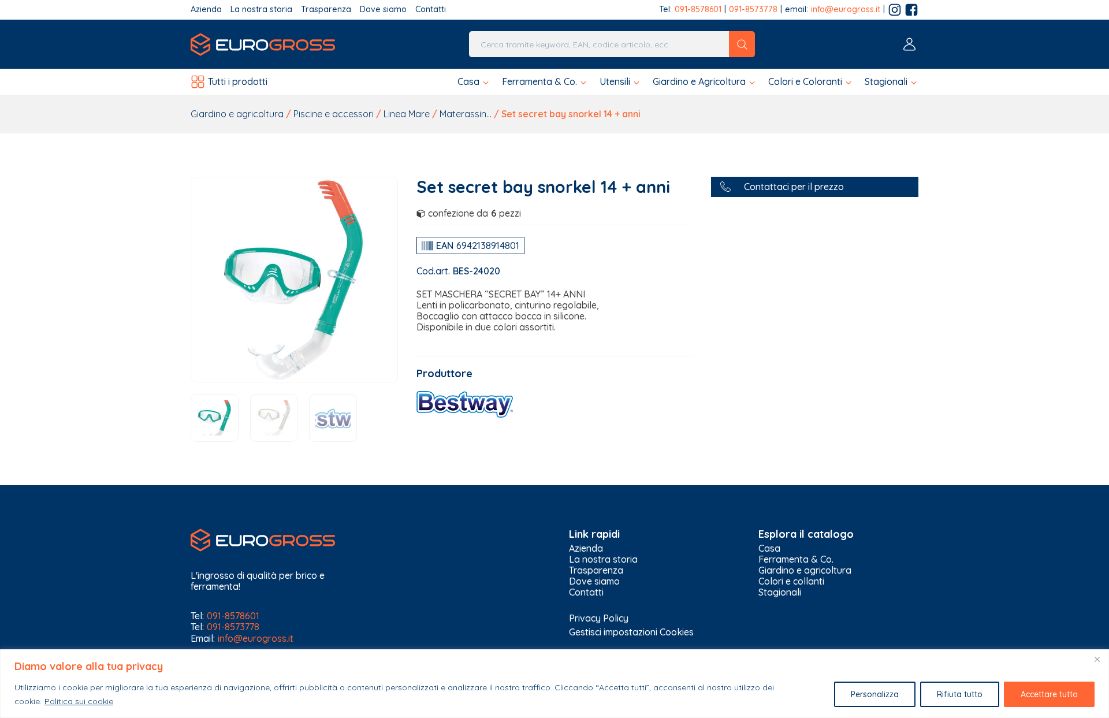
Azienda (206, 9)
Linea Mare (407, 114)
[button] (473, 81)
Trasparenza (326, 9)
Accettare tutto (1049, 694)
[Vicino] (1097, 659)
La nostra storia (261, 9)
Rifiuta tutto (960, 694)
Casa (769, 548)
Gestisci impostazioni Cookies (631, 632)
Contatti (430, 9)
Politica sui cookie (78, 701)
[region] (554, 683)
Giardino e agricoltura (237, 114)
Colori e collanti (791, 581)
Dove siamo (383, 9)
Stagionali (779, 592)
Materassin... (466, 114)
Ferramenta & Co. (795, 559)
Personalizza (875, 694)
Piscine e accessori (333, 114)
